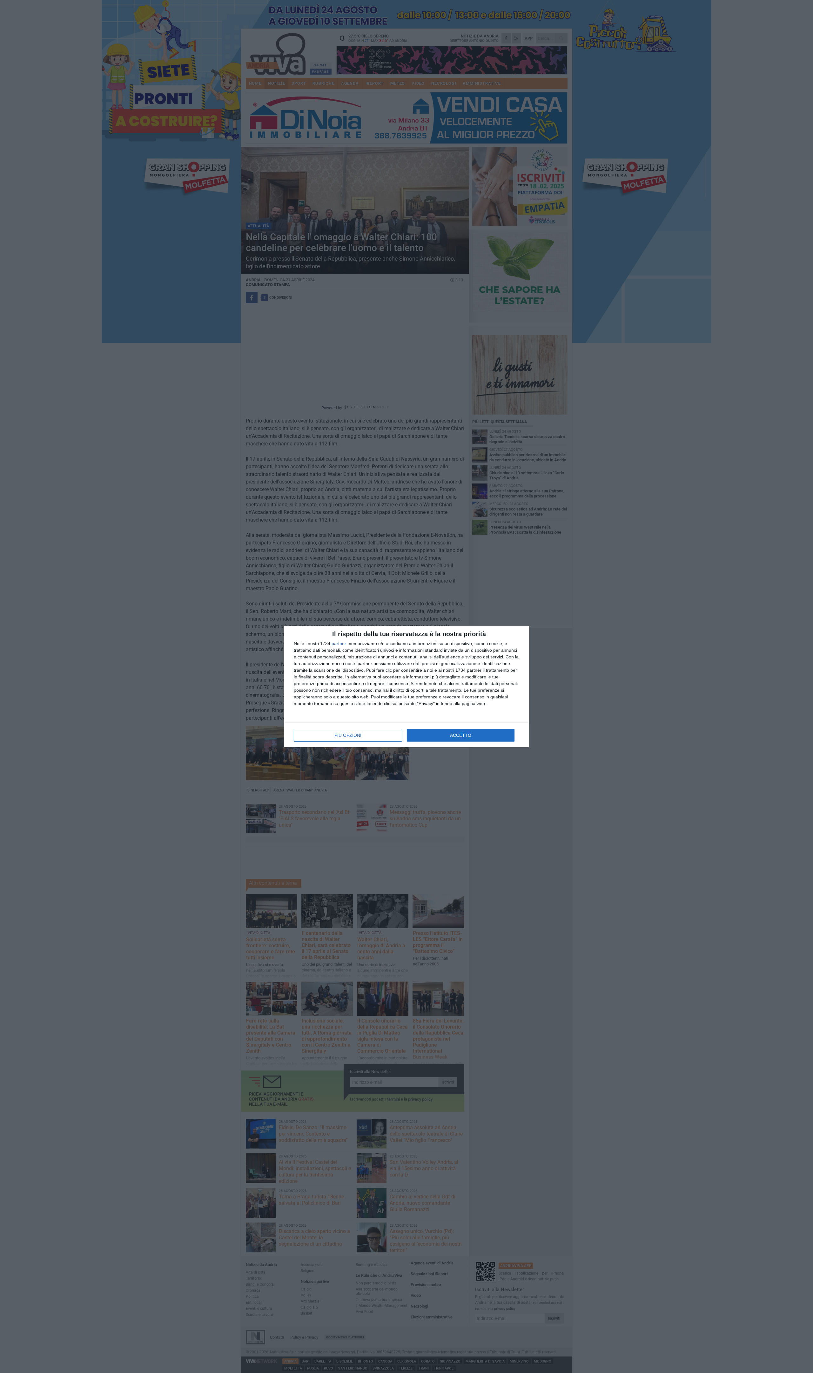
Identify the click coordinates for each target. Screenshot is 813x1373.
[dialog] (406, 686)
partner (339, 643)
